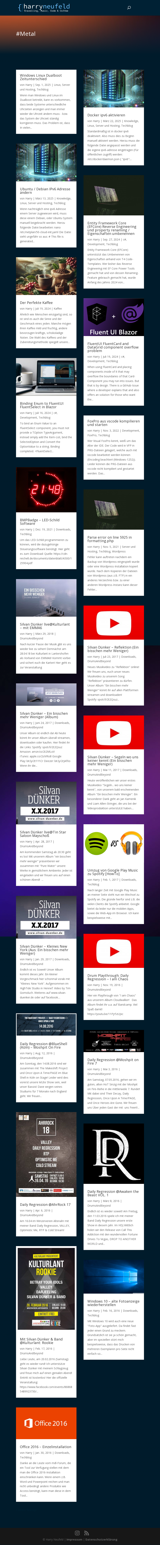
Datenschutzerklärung (101, 1539)
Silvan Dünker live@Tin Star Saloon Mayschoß (43, 834)
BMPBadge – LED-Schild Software (40, 522)
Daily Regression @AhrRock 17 (45, 1204)
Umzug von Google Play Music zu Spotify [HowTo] (112, 872)
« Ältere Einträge (26, 1510)
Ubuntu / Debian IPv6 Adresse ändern (45, 191)
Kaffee (58, 308)
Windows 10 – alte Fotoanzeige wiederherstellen (113, 1303)
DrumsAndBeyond (31, 638)
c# (55, 413)
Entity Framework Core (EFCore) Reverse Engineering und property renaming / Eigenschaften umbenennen (111, 228)
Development (28, 417)
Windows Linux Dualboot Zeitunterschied (41, 77)
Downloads (63, 529)
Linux (57, 85)
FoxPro (92, 435)
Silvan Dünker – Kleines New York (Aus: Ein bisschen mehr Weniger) (44, 950)
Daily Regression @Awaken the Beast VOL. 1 (113, 1193)
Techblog (42, 89)
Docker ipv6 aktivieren (106, 115)
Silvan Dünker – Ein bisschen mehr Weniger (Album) (44, 715)
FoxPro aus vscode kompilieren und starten (113, 423)
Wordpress (119, 551)
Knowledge (64, 198)
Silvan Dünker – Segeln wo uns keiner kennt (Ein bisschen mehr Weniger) (112, 760)
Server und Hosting (40, 203)
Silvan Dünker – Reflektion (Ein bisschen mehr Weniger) (113, 649)
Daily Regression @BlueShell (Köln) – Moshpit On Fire (43, 1045)
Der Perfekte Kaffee (36, 302)
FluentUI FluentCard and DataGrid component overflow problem (113, 347)
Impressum (74, 1539)
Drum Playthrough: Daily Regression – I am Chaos (108, 977)
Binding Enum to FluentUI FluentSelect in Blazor (41, 405)
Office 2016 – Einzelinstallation (45, 1446)
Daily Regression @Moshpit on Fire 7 (113, 1061)
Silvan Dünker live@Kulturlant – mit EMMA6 (45, 626)
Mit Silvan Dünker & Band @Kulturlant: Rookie (41, 1341)
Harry (28, 85)
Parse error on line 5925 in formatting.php (109, 539)
